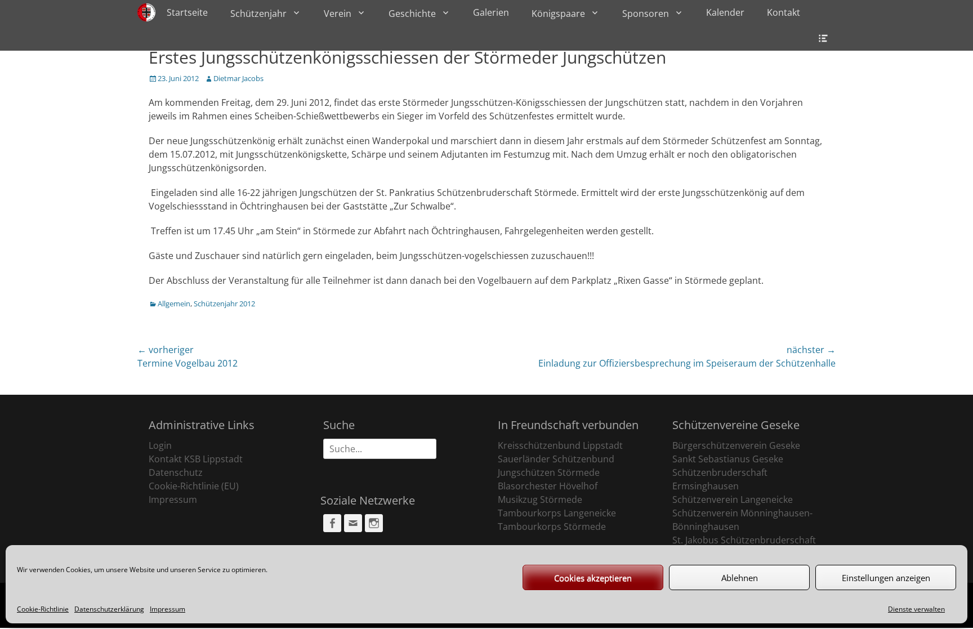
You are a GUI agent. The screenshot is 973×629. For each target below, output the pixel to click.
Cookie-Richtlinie (43, 609)
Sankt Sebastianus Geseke (727, 459)
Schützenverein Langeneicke (732, 499)
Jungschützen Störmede (549, 472)
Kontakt (783, 12)
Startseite (187, 12)
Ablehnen (739, 577)
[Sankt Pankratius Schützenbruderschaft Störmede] (146, 12)
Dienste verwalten (916, 609)
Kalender (725, 12)
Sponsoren (645, 13)
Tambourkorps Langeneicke (557, 513)
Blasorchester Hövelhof (547, 486)
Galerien (491, 12)
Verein (337, 13)
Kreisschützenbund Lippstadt (560, 445)
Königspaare (558, 13)
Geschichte (412, 13)
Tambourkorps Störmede (552, 526)
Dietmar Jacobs (238, 78)
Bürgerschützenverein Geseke (736, 445)
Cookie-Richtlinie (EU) (194, 486)
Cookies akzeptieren (593, 577)
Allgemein (174, 303)
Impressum (167, 609)
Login (160, 445)
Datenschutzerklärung (109, 609)
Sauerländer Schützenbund (556, 459)
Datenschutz (176, 472)
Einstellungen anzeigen (886, 577)
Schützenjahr (258, 13)
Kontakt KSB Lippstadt (196, 459)
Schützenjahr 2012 (224, 303)
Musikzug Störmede (540, 499)
